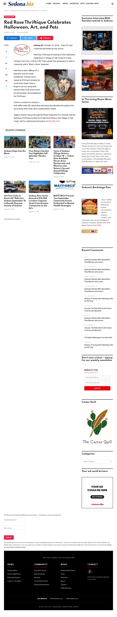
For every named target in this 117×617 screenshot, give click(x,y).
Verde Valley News (14, 574)
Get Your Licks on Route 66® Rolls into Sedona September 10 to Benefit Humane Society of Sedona (15, 201)
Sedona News (9, 17)
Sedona (56, 3)
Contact (63, 584)
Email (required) (10, 520)
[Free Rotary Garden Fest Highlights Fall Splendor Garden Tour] (40, 142)
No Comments (23, 32)
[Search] (112, 3)
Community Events (41, 581)
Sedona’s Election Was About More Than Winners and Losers (97, 261)
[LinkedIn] (6, 63)
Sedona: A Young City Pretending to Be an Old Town (98, 300)
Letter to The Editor (14, 581)
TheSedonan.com (56, 598)
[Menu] (4, 3)
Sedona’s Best (92, 3)
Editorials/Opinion (13, 577)
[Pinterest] (6, 69)
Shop (82, 3)
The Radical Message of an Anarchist (98, 337)
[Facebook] (6, 51)
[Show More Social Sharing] (56, 38)
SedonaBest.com (72, 598)
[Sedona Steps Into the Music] (15, 142)
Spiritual (37, 577)
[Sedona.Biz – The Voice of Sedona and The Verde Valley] (21, 4)
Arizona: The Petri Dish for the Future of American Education (98, 309)
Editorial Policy (66, 588)
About (65, 3)
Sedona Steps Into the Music (15, 152)
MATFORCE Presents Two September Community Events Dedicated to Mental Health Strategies (63, 201)
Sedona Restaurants (41, 584)
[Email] (6, 74)
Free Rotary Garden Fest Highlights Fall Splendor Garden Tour (39, 155)
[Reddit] (6, 80)
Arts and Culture (40, 570)
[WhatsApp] (6, 86)
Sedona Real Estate (68, 570)
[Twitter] (6, 57)
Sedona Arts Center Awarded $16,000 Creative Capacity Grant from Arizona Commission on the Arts (38, 202)
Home (48, 3)
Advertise (74, 3)
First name (8, 528)
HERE (108, 223)
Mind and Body (39, 574)
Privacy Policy (57, 607)
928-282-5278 (54, 121)
